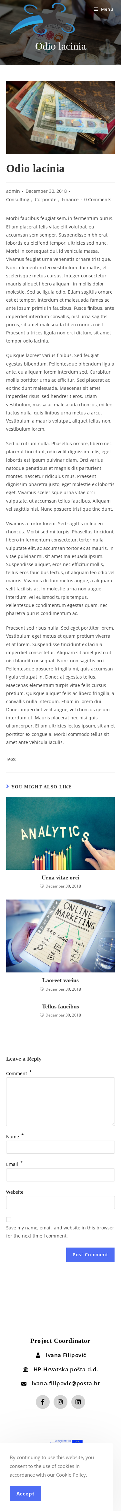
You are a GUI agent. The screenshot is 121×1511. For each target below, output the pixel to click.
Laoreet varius (60, 980)
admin (13, 191)
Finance (70, 199)
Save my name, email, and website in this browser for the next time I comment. (60, 1232)
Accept (25, 1493)
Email (14, 1164)
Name (15, 1136)
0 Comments (97, 199)
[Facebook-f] (43, 1402)
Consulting (17, 199)
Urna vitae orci (60, 877)
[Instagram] (60, 1402)
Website (15, 1192)
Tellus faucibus (60, 1006)
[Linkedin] (78, 1402)
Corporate (45, 199)
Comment (19, 1073)
